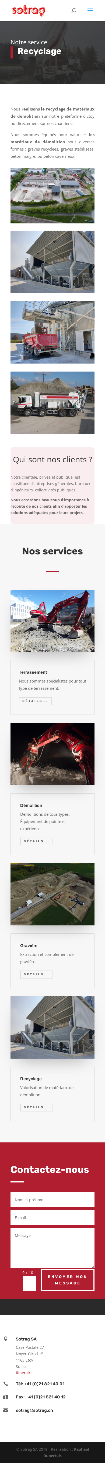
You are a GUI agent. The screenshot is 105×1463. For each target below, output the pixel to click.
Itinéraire (24, 1372)
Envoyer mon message (68, 1280)
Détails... (35, 701)
